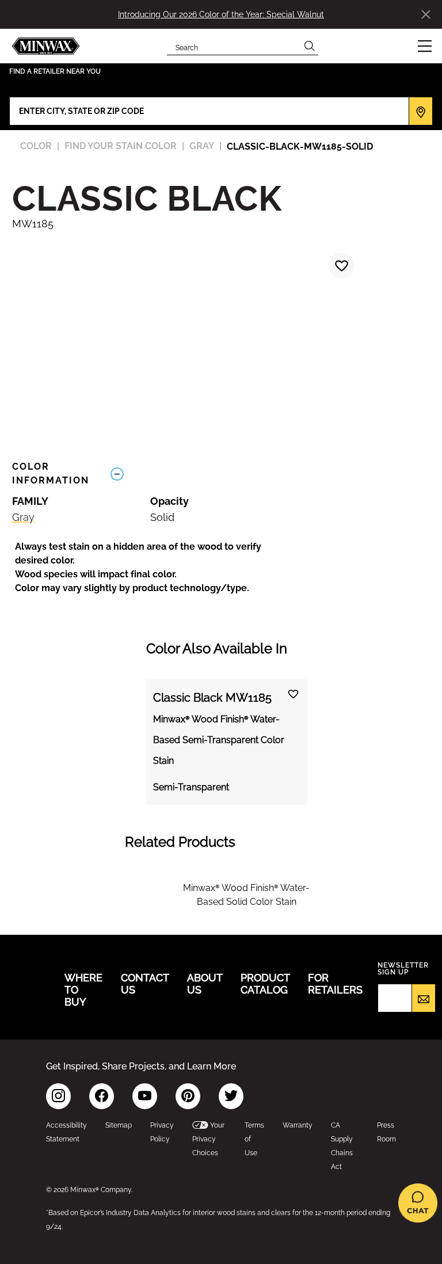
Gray (23, 517)
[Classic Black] (340, 267)
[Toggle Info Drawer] (267, 474)
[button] (424, 46)
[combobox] (234, 46)
